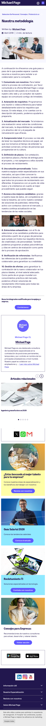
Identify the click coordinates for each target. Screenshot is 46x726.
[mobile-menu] (43, 3)
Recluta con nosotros (23, 491)
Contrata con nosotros (23, 590)
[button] (18, 419)
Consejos (24, 14)
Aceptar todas (9, 721)
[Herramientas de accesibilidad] (38, 3)
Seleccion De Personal (10, 14)
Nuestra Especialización (13, 692)
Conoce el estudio (23, 540)
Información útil (10, 686)
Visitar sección (23, 642)
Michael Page (23, 342)
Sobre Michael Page (11, 705)
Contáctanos (23, 307)
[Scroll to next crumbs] (42, 14)
